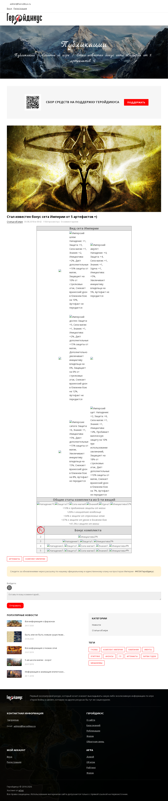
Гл (120, 656)
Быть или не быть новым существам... (45, 634)
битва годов (149, 656)
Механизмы (96, 663)
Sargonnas (13, 719)
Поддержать (136, 102)
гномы (94, 649)
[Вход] (9, 587)
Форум (90, 736)
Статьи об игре (55, 55)
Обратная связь (95, 741)
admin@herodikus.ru (20, 3)
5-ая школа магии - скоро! (38, 659)
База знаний (93, 725)
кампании (133, 649)
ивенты (148, 649)
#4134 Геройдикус (144, 571)
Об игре (90, 762)
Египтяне (95, 656)
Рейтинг (91, 767)
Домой (90, 756)
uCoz (21, 790)
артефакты (14, 559)
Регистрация (14, 762)
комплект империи (35, 559)
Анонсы (109, 656)
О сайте (90, 719)
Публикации (24, 55)
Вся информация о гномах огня (41, 648)
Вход (9, 756)
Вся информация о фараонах (40, 621)
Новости (96, 624)
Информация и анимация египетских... (45, 671)
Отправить (15, 605)
